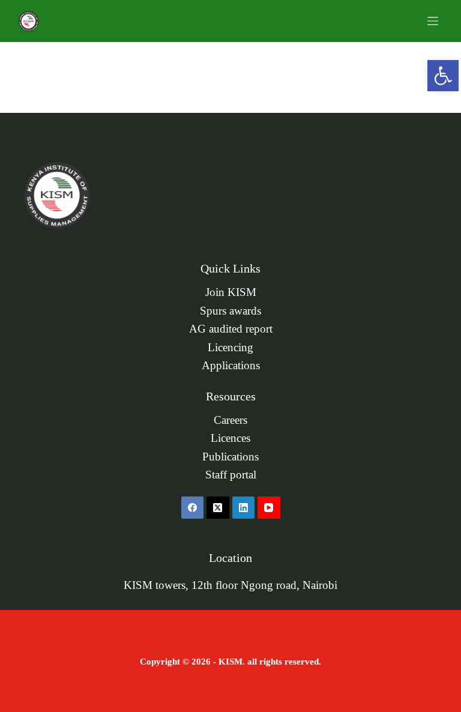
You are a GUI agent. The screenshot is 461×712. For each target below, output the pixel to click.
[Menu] (432, 21)
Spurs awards (230, 311)
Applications (231, 366)
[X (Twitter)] (217, 507)
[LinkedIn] (243, 507)
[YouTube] (269, 507)
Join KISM (230, 292)
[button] (443, 75)
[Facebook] (192, 507)
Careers (230, 420)
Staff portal (230, 475)
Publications (230, 457)
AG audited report (231, 329)
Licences (230, 438)
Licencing (230, 348)
